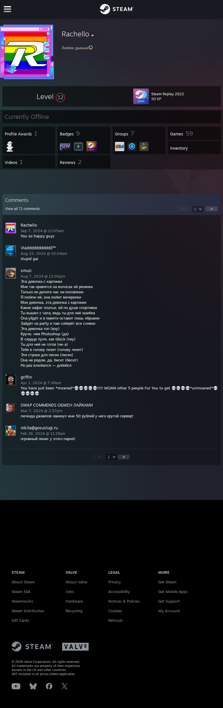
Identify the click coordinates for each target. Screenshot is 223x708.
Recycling (74, 610)
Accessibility (119, 591)
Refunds (115, 620)
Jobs (70, 591)
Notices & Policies (124, 601)
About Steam (23, 582)
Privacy (114, 582)
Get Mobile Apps (173, 591)
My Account (169, 610)
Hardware (74, 601)
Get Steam (167, 582)
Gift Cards (20, 620)
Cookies (115, 610)
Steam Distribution (28, 610)
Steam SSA (21, 591)
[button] (51, 96)
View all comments (22, 209)
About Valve (76, 582)
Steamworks (22, 601)
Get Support (169, 601)
